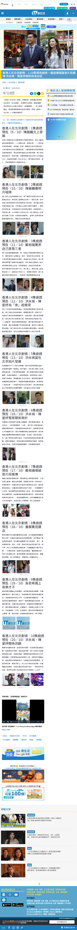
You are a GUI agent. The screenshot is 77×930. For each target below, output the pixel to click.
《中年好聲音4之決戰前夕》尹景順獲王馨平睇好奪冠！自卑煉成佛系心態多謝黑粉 (44, 869)
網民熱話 (30, 900)
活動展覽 (30, 889)
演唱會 (8, 19)
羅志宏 (7, 88)
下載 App (64, 4)
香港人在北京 (15, 736)
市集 (36, 889)
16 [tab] (42, 29)
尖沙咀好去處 (49, 889)
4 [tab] (40, 25)
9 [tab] (38, 27)
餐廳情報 (63, 892)
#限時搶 (46, 911)
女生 (5, 736)
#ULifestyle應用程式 (34, 911)
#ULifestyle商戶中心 (34, 914)
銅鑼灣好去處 (60, 889)
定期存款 (36, 22)
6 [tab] (44, 25)
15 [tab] (40, 29)
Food (26, 4)
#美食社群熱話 (55, 909)
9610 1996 (6, 729)
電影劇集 (21, 82)
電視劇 (39, 740)
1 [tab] (34, 25)
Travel (19, 4)
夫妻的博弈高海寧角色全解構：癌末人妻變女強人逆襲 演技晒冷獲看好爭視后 (44, 819)
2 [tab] (36, 25)
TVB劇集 (33, 736)
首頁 (4, 82)
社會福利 (38, 894)
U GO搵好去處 (50, 8)
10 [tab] (40, 27)
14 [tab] (38, 29)
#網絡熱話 (51, 914)
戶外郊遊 (30, 894)
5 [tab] (42, 25)
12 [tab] (44, 27)
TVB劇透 (7, 740)
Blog (41, 4)
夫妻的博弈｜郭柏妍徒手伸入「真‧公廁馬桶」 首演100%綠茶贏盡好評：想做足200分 (43, 836)
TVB (24, 736)
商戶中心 (72, 8)
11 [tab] (42, 27)
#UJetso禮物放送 (55, 911)
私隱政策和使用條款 (11, 923)
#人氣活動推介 (43, 909)
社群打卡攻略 (63, 8)
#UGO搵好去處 (32, 909)
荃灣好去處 (40, 892)
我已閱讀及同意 (62, 922)
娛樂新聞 (27, 22)
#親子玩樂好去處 (67, 909)
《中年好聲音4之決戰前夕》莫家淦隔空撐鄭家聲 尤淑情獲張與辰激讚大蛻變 (44, 852)
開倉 (41, 889)
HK (12, 4)
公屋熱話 (19, 22)
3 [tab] (38, 25)
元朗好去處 (31, 892)
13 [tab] (36, 29)
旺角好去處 (50, 892)
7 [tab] (34, 27)
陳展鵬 (16, 740)
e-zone (49, 4)
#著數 (45, 914)
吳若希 (24, 740)
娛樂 (31, 740)
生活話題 (11, 82)
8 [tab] (36, 27)
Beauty (34, 4)
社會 (57, 892)
